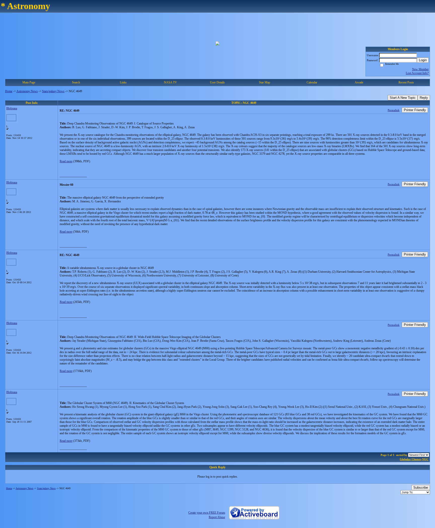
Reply (424, 98)
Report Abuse (217, 517)
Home (8, 91)
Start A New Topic (403, 98)
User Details (217, 82)
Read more (66, 161)
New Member (420, 69)
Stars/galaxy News (53, 91)
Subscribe (420, 487)
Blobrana (11, 108)
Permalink (394, 110)
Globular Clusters (410, 459)
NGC (425, 459)
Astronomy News (27, 91)
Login (423, 60)
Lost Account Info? (417, 73)
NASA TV (170, 82)
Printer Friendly (415, 110)
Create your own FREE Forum (206, 512)
